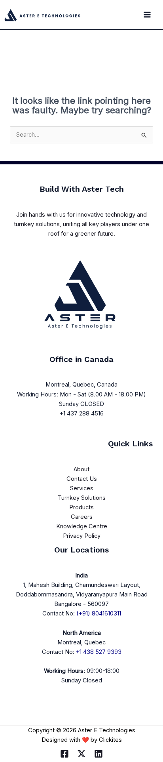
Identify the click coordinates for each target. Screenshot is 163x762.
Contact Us (81, 478)
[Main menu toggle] (147, 15)
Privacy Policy (81, 535)
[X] (81, 753)
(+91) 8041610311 (98, 613)
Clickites (110, 739)
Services (81, 488)
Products (81, 507)
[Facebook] (64, 753)
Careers (82, 516)
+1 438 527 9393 (98, 651)
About (81, 469)
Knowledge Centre (81, 526)
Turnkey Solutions (82, 497)
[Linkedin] (98, 753)
